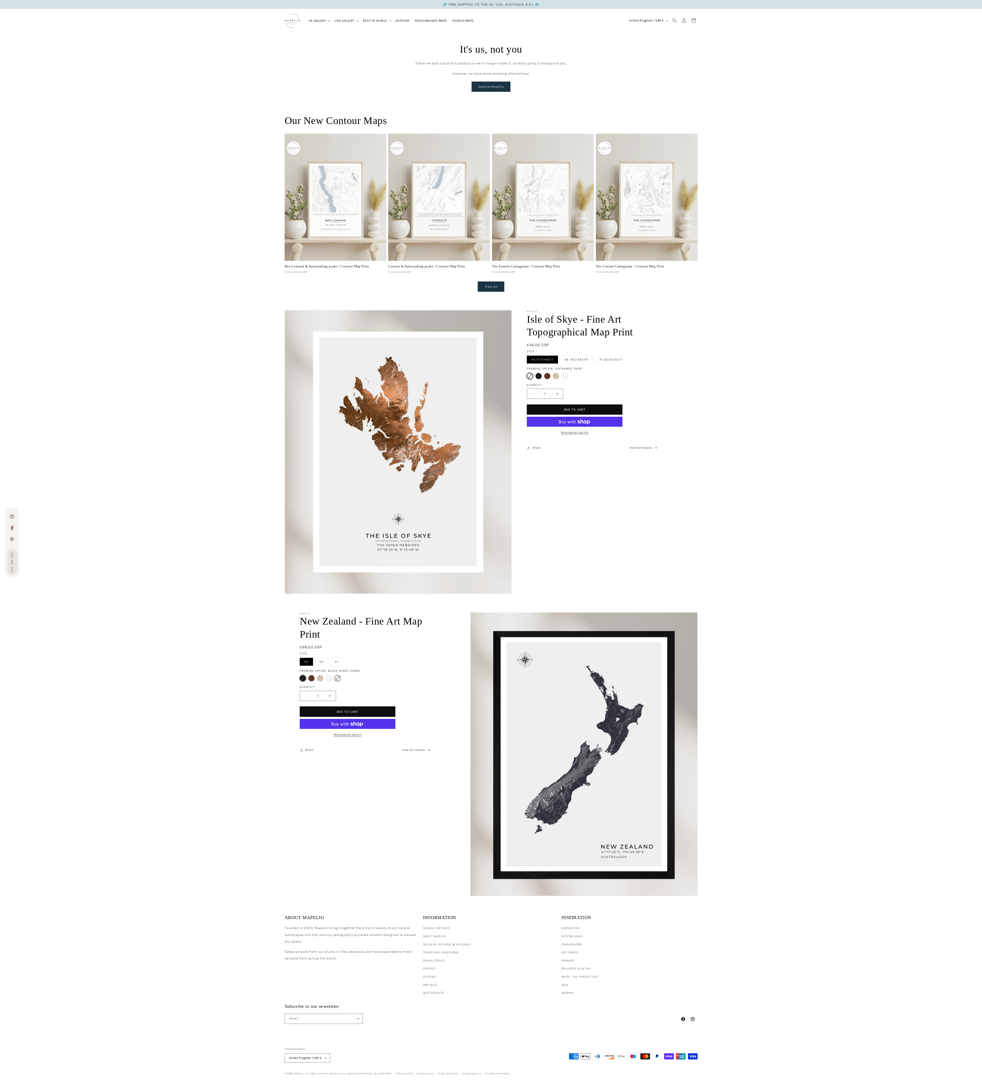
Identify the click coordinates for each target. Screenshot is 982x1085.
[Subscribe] (357, 1019)
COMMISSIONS (571, 944)
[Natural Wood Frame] (556, 376)
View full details (640, 447)
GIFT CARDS (569, 952)
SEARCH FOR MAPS (436, 928)
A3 (306, 661)
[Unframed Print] (530, 376)
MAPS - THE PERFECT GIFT (580, 976)
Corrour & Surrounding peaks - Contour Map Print (426, 266)
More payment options (575, 432)
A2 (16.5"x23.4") (576, 359)
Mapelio (299, 1073)
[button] (319, 20)
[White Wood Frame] (565, 376)
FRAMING (568, 960)
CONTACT (429, 968)
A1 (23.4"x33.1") (610, 359)
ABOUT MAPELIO (434, 936)
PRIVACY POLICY (434, 960)
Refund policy (404, 1073)
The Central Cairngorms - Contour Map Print (630, 266)
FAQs (564, 985)
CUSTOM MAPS (572, 936)
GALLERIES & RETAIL (576, 968)
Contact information (497, 1073)
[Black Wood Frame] (538, 376)
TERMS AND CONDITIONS (441, 952)
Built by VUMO (383, 1073)
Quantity (534, 385)
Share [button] (536, 447)
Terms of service (448, 1073)
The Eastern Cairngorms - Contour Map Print (526, 266)
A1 (336, 661)
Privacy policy (425, 1073)
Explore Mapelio (491, 86)
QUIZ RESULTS (433, 992)
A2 (321, 661)
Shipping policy (471, 1073)
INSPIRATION (570, 928)
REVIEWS (429, 976)
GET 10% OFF (12, 562)
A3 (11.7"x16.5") (542, 359)
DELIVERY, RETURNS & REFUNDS (447, 944)
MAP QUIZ (430, 985)
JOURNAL (567, 992)
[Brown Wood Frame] (547, 376)
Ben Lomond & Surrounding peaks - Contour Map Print (327, 266)
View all (491, 286)
